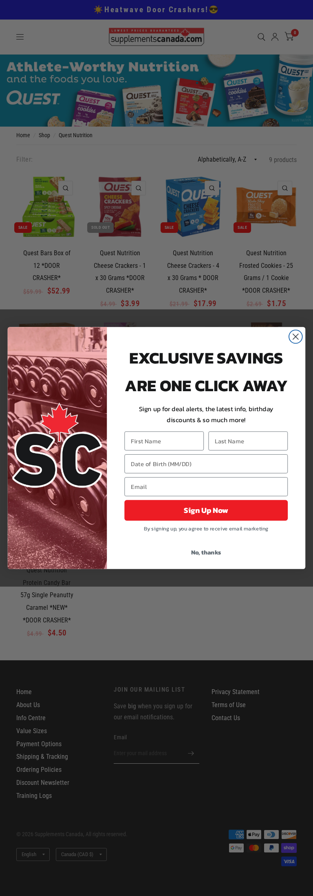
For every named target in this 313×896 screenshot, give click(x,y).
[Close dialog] (295, 337)
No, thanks (206, 552)
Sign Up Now (206, 510)
